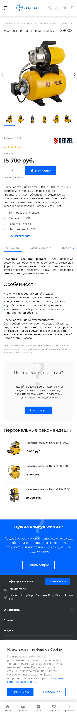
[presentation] (2, 73)
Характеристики (40, 247)
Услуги (8, 630)
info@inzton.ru (18, 589)
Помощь (9, 620)
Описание (12, 247)
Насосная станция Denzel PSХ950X (47, 489)
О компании (12, 609)
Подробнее (51, 692)
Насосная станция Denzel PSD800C (47, 465)
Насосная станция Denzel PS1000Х (47, 442)
